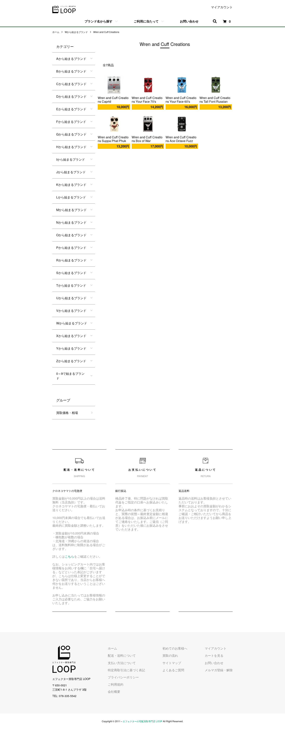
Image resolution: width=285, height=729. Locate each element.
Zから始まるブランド (71, 361)
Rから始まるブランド (71, 260)
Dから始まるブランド (71, 96)
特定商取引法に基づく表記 (126, 670)
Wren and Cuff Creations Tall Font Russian (215, 100)
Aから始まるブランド (71, 58)
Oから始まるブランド (71, 235)
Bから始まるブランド (71, 71)
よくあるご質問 (173, 670)
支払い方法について (122, 663)
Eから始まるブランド (71, 109)
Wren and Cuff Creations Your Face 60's (181, 100)
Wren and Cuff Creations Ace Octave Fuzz (181, 139)
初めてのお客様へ (174, 648)
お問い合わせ (189, 21)
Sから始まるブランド (71, 273)
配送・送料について (122, 655)
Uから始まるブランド (71, 298)
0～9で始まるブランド (70, 375)
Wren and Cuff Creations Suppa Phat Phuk (113, 139)
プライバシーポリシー (123, 677)
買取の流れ (170, 655)
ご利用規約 (115, 684)
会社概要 (114, 691)
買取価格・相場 (67, 412)
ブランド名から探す (98, 21)
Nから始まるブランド (71, 222)
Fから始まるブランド (71, 121)
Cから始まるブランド (71, 84)
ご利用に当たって (146, 21)
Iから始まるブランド (70, 159)
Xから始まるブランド (71, 335)
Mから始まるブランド (71, 210)
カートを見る (214, 655)
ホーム (55, 32)
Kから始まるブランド (71, 184)
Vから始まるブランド (71, 310)
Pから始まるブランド (71, 247)
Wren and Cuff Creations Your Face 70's (147, 100)
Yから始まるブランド (71, 348)
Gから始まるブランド (71, 134)
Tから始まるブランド (71, 285)
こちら (69, 556)
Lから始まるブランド (71, 197)
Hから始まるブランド (71, 147)
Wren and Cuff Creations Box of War (147, 139)
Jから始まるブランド (71, 172)
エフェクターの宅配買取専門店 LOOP (142, 721)
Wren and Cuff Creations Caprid (113, 100)
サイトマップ (171, 663)
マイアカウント (222, 7)
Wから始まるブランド (76, 32)
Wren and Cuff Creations (106, 32)
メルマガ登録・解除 (219, 670)
